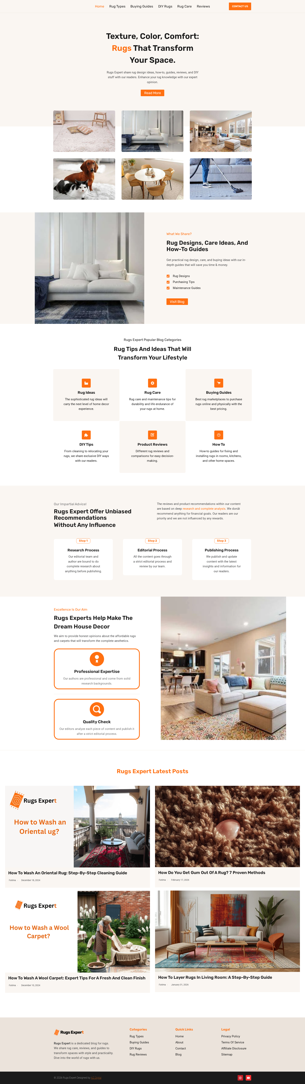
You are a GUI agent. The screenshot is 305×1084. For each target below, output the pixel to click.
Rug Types (117, 6)
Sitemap (226, 1054)
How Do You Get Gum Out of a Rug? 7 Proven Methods (211, 872)
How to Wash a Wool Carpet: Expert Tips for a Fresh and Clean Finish (77, 978)
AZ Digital (96, 1077)
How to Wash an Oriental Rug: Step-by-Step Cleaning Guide (67, 872)
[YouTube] (248, 1077)
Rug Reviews (138, 1054)
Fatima (12, 880)
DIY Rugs (165, 6)
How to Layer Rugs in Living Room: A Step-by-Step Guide (215, 977)
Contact (180, 1048)
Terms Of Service (232, 1042)
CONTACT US (240, 6)
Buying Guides (141, 6)
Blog (178, 1054)
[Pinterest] (240, 1077)
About (179, 1042)
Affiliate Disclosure (233, 1048)
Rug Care (184, 6)
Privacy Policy (230, 1036)
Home (99, 6)
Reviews (203, 6)
